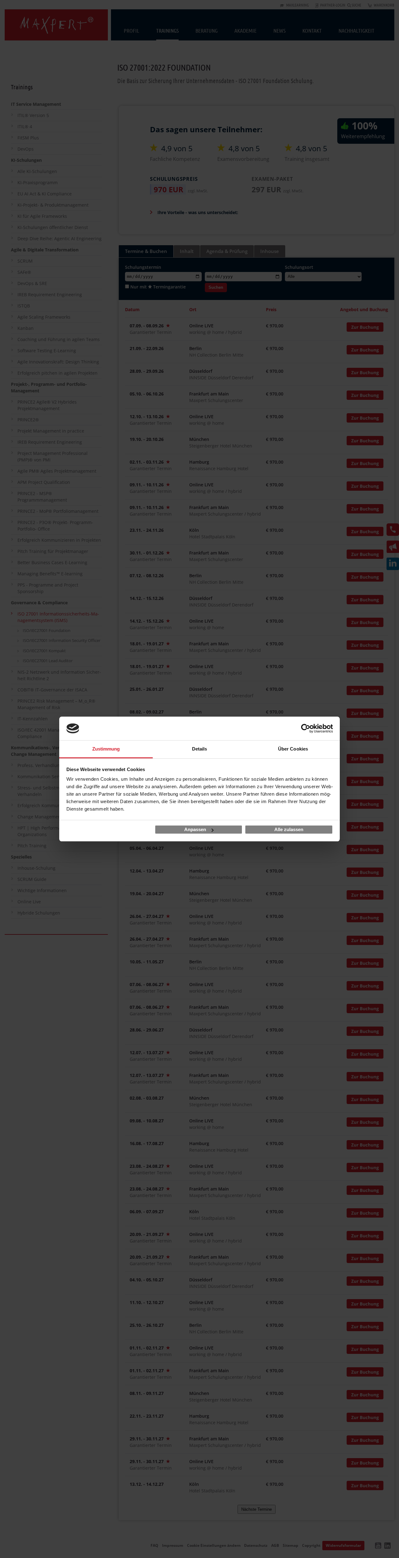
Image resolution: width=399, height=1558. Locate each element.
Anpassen (195, 829)
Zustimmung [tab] (106, 748)
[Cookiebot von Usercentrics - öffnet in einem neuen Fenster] (305, 728)
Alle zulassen (288, 829)
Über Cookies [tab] (293, 748)
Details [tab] (199, 748)
